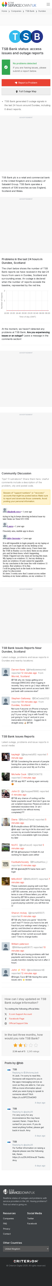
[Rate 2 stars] (20, 1045)
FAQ (5, 1223)
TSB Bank (29, 11)
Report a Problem (27, 82)
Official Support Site (18, 1023)
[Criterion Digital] (26, 1261)
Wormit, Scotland (20, 676)
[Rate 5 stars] (36, 1045)
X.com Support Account (20, 1014)
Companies (16, 11)
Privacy (6, 1228)
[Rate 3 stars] (26, 1045)
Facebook (32, 1223)
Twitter (30, 1218)
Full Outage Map (27, 91)
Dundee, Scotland (20, 705)
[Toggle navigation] (48, 4)
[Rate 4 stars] (31, 1045)
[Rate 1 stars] (15, 1045)
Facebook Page (16, 1018)
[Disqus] (26, 542)
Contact (7, 1233)
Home (4, 11)
